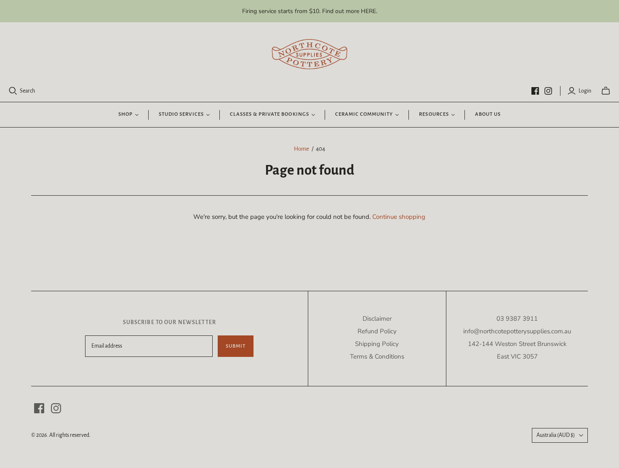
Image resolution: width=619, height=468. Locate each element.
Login (585, 91)
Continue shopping (398, 217)
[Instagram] (548, 91)
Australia (555, 435)
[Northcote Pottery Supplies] (309, 54)
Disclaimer (377, 318)
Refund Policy (377, 331)
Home (301, 149)
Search (27, 91)
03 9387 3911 (517, 318)
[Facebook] (535, 91)
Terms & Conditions (377, 356)
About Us (488, 114)
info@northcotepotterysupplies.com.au (517, 331)
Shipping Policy (377, 344)
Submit (235, 346)
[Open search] (13, 91)
